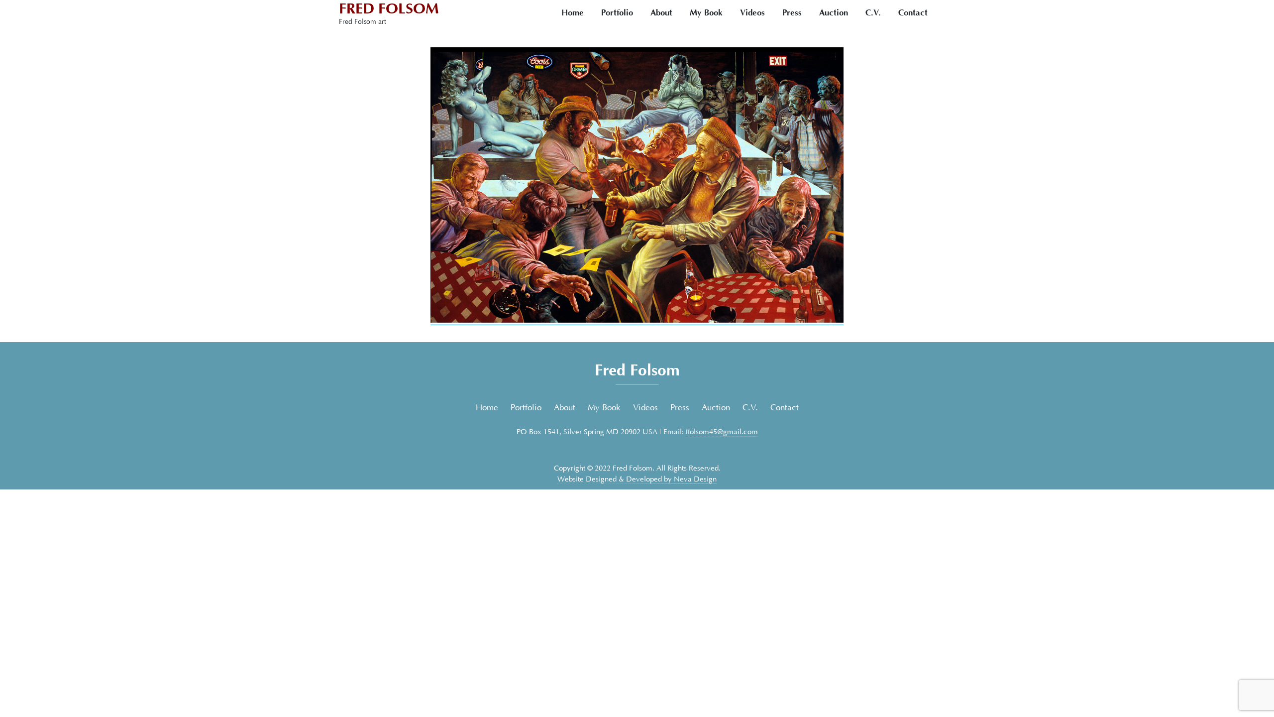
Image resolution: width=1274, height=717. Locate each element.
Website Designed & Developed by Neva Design (637, 479)
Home (572, 12)
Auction (833, 12)
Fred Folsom (389, 8)
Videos (752, 12)
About (661, 12)
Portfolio (617, 12)
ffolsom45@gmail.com (722, 432)
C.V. (873, 12)
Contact (913, 12)
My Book (706, 12)
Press (792, 12)
